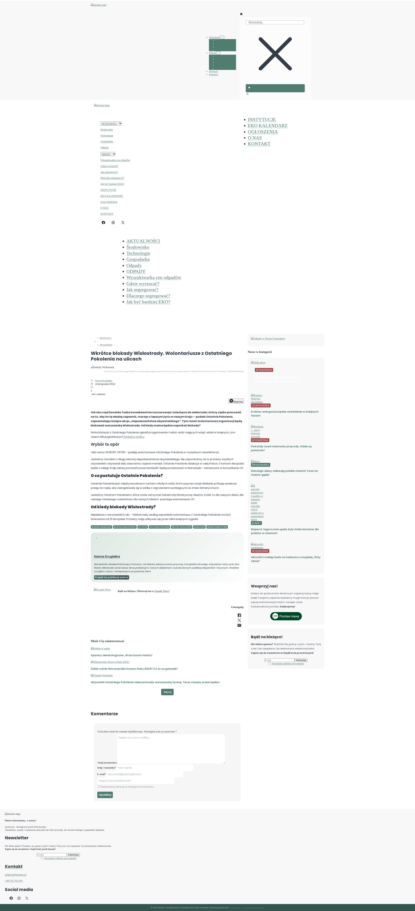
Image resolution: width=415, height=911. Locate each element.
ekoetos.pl (106, 338)
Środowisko (107, 129)
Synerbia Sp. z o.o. (237, 907)
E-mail (101, 774)
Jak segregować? (109, 172)
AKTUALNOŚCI (109, 124)
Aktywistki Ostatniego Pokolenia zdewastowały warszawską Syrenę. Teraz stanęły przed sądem (155, 682)
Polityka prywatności (255, 907)
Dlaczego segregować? (112, 178)
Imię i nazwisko (106, 767)
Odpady (105, 147)
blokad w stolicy (133, 437)
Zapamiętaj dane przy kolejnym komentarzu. (127, 786)
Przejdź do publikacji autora (111, 577)
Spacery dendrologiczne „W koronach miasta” (122, 655)
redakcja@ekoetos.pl (15, 874)
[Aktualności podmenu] (222, 37)
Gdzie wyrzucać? (109, 166)
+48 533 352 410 (14, 880)
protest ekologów (181, 527)
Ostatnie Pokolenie (159, 527)
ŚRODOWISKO (260, 464)
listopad (142, 527)
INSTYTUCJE (108, 190)
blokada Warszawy (101, 527)
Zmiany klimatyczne (217, 527)
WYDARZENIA (106, 345)
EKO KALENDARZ (112, 196)
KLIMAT (256, 523)
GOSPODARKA (260, 405)
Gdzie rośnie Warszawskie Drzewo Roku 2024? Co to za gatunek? (134, 669)
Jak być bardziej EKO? (112, 184)
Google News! (162, 591)
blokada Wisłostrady (125, 527)
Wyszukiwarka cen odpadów (115, 160)
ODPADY (106, 154)
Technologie (107, 135)
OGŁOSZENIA (109, 202)
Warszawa (199, 527)
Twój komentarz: (107, 762)
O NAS (104, 207)
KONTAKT (107, 213)
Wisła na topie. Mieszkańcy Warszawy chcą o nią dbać (278, 379)
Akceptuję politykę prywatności (288, 663)
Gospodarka (107, 141)
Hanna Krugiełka (103, 380)
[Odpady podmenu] (218, 53)
